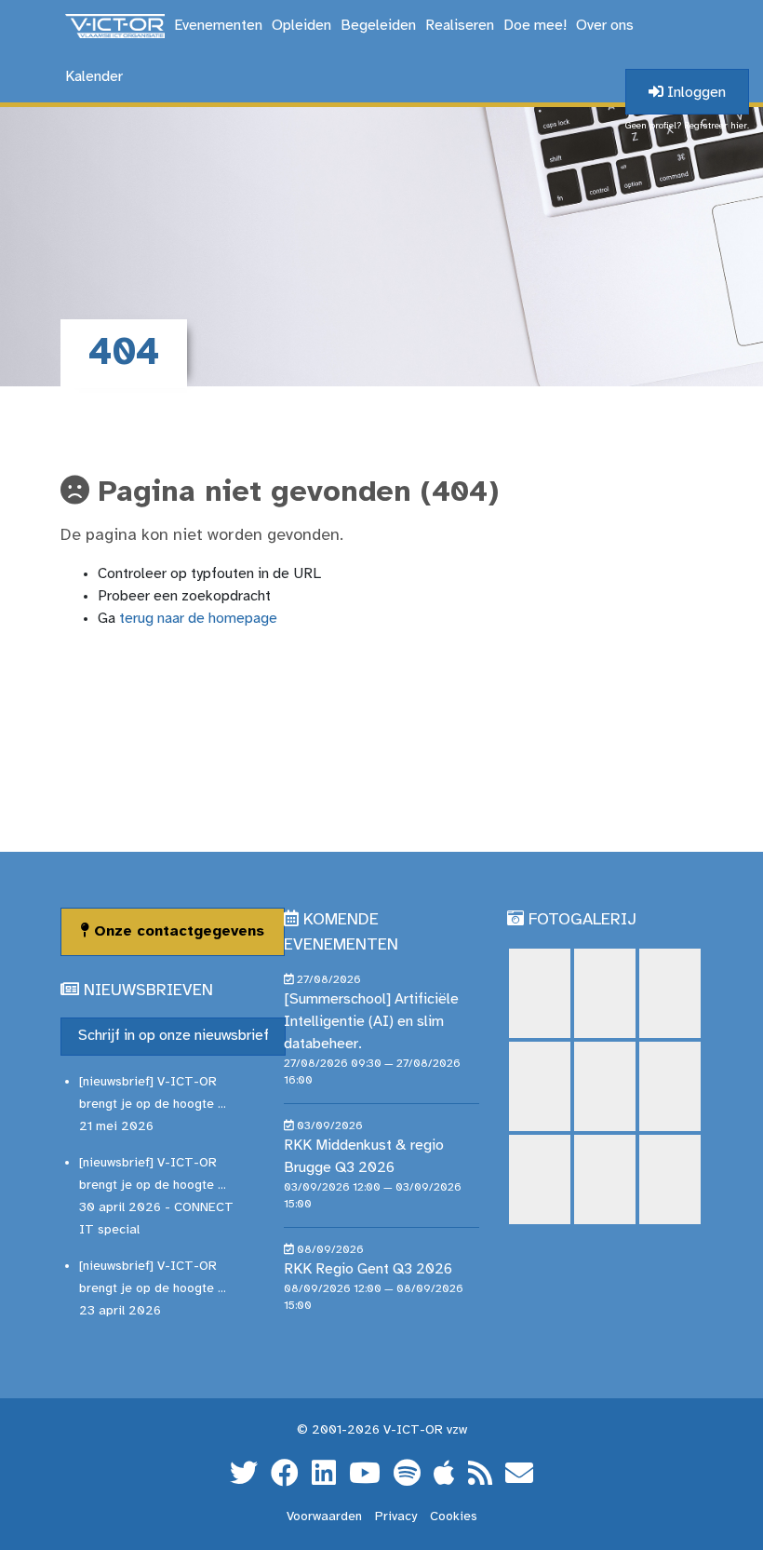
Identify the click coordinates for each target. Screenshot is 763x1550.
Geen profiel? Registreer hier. (687, 126)
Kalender (94, 77)
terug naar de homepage (198, 619)
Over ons (605, 26)
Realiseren (459, 26)
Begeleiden (378, 26)
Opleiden (301, 26)
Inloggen (694, 93)
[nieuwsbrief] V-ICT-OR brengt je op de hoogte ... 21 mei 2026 (152, 1104)
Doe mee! (535, 26)
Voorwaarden (324, 1517)
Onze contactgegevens (176, 931)
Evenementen (218, 26)
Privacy (396, 1517)
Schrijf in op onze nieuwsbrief (173, 1036)
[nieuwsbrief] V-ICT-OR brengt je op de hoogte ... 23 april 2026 (152, 1289)
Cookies (453, 1517)
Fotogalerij (582, 920)
